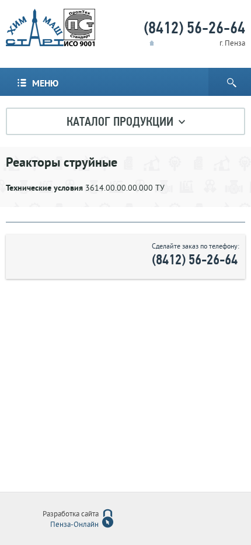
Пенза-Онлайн (74, 525)
